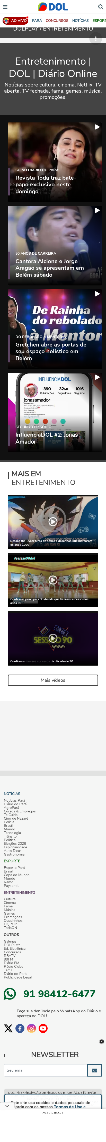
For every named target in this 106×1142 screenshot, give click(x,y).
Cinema (10, 903)
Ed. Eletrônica (14, 949)
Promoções (13, 917)
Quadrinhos (13, 921)
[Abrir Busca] (100, 6)
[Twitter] (8, 1028)
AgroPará (11, 808)
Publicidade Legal (18, 977)
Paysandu (12, 886)
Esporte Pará (14, 868)
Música (9, 910)
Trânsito (10, 836)
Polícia (9, 822)
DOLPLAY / (28, 29)
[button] (57, 20)
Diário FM (11, 963)
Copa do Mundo (17, 875)
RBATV (10, 956)
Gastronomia (14, 854)
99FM (8, 959)
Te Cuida (10, 815)
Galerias (10, 941)
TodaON (10, 928)
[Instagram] (31, 1028)
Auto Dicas (13, 851)
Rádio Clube (13, 966)
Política (9, 840)
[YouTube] (43, 1028)
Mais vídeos (53, 680)
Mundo (9, 829)
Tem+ (8, 970)
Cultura (9, 899)
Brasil (8, 826)
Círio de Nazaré (16, 818)
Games (9, 913)
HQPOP (10, 924)
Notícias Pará (14, 800)
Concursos (12, 952)
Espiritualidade (15, 847)
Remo (8, 882)
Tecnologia (12, 833)
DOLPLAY (12, 945)
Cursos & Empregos (20, 811)
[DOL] (53, 7)
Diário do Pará (15, 804)
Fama (8, 906)
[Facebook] (19, 1028)
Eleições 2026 (15, 844)
